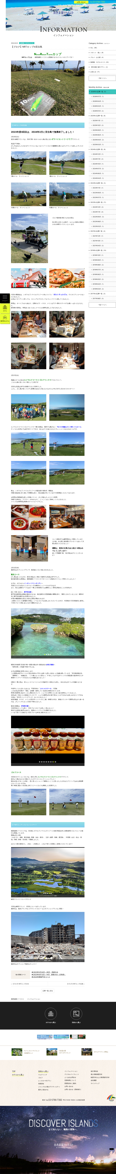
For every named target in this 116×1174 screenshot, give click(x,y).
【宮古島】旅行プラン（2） (99, 67)
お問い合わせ (69, 1086)
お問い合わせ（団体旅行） (73, 1089)
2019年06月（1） (98, 274)
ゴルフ (102, 5)
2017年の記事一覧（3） (98, 293)
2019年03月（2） (99, 289)
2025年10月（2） (98, 125)
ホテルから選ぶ (69, 5)
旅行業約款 (94, 1071)
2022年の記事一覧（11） (98, 202)
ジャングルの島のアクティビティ (49, 1087)
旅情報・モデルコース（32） (100, 62)
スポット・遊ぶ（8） (97, 52)
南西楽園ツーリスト (17, 999)
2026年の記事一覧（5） (99, 91)
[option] (47, 633)
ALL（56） (94, 48)
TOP (59, 5)
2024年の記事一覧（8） (98, 149)
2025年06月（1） (98, 135)
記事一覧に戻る (48, 991)
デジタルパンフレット (72, 1074)
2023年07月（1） (98, 197)
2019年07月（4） (99, 270)
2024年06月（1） (99, 173)
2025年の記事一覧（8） (98, 116)
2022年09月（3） (99, 217)
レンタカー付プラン (44, 1081)
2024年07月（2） (99, 168)
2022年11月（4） (98, 212)
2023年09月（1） (99, 193)
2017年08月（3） (98, 298)
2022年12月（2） (98, 207)
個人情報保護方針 (96, 1074)
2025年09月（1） (98, 130)
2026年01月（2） (98, 111)
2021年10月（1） (98, 241)
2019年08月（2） (98, 265)
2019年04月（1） (98, 284)
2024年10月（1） (98, 164)
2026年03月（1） (99, 106)
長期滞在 (41, 1084)
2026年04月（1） (99, 101)
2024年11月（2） (98, 159)
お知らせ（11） (95, 72)
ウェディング (94, 5)
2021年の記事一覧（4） (98, 231)
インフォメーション (71, 1071)
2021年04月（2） (98, 245)
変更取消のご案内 (70, 1083)
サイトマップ (95, 1083)
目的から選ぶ (81, 5)
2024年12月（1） (98, 154)
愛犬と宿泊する (43, 1090)
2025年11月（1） (98, 120)
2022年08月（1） (98, 221)
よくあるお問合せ (70, 1077)
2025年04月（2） (99, 140)
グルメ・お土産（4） (97, 57)
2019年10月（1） (98, 255)
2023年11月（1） (98, 188)
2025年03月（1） (98, 144)
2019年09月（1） (98, 260)
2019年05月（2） (98, 279)
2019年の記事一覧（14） (98, 250)
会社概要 (94, 1080)
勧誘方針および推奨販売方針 (100, 1077)
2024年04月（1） (99, 178)
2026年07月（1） (98, 96)
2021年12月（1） (98, 236)
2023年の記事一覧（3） (98, 183)
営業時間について (70, 1080)
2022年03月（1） (98, 226)
